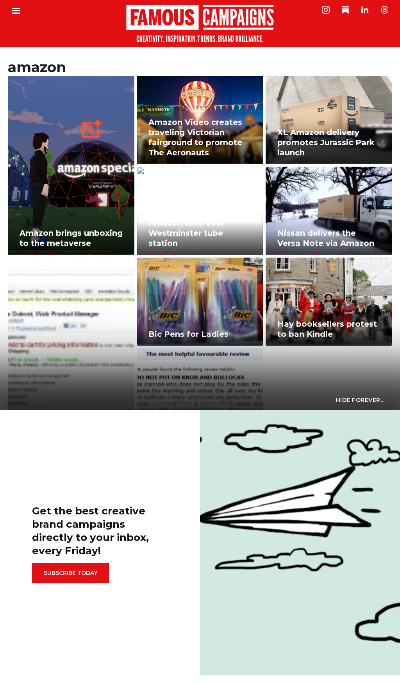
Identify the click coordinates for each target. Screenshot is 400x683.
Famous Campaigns (200, 23)
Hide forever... (360, 400)
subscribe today (70, 572)
